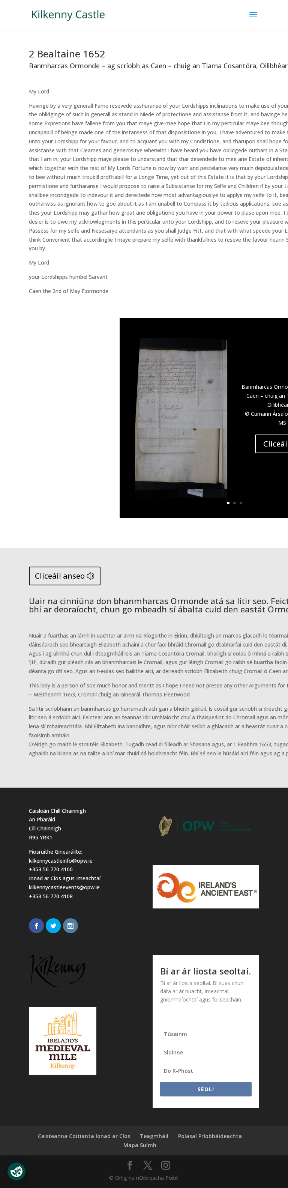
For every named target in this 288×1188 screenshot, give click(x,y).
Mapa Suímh (139, 1145)
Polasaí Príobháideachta (210, 1136)
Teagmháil (154, 1136)
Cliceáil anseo (60, 576)
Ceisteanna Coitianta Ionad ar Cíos (84, 1136)
